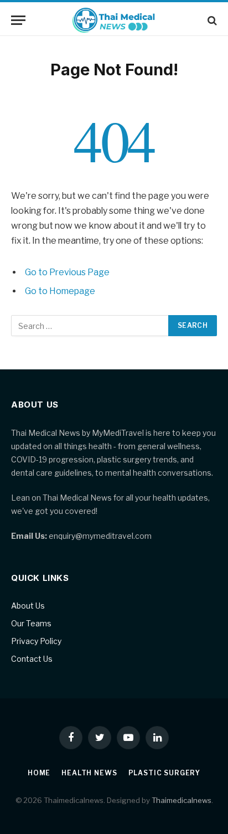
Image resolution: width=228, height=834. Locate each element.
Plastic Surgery (164, 773)
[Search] (211, 20)
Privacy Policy (36, 641)
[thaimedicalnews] (114, 20)
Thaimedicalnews (181, 800)
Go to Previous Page (67, 272)
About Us (28, 605)
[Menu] (18, 20)
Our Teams (31, 623)
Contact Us (32, 658)
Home (39, 773)
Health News (89, 773)
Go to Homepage (60, 291)
